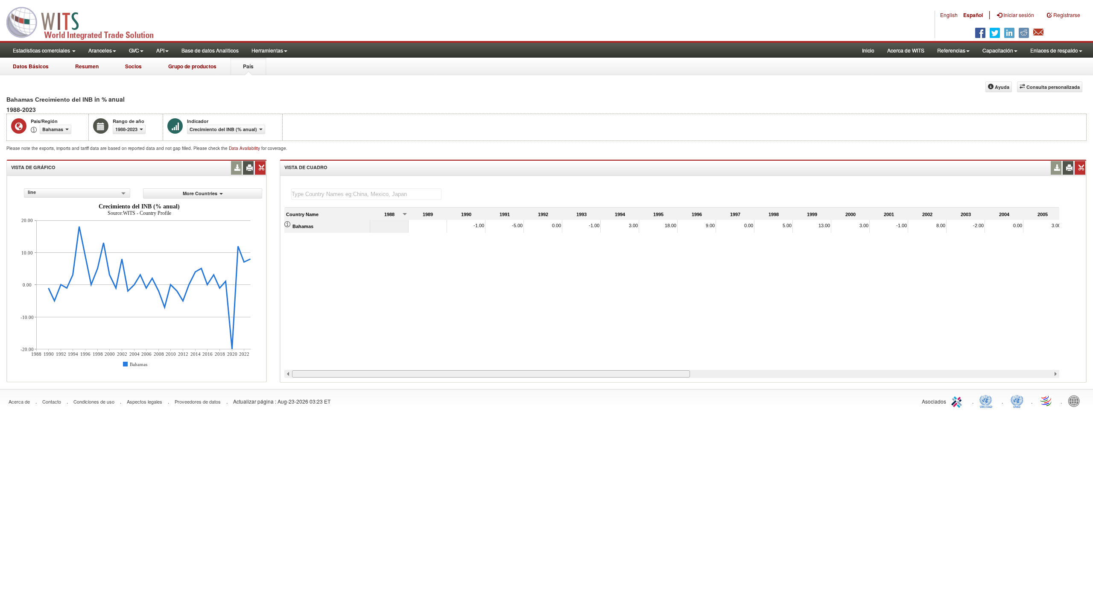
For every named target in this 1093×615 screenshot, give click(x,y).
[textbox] (366, 194)
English (949, 14)
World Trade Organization (1046, 400)
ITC (958, 400)
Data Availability (245, 148)
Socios (133, 66)
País (248, 66)
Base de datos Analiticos (210, 50)
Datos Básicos (31, 66)
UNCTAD (987, 400)
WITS (85, 21)
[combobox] (77, 193)
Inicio (868, 50)
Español (973, 15)
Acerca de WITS (905, 50)
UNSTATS (1017, 400)
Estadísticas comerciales (42, 50)
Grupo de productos (192, 66)
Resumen (87, 66)
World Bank (1075, 400)
